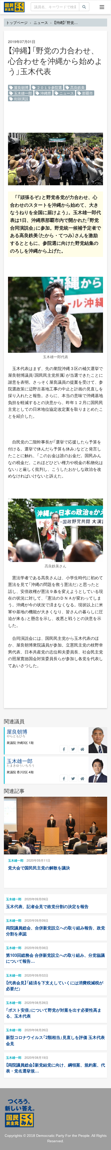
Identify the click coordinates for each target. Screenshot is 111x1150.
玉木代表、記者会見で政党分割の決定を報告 (47, 906)
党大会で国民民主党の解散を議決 (39, 868)
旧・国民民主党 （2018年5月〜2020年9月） (14, 7)
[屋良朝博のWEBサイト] (82, 748)
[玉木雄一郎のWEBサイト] (82, 778)
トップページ (17, 22)
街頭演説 (20, 98)
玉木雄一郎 (22, 93)
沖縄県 (45, 93)
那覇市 (87, 93)
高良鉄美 (77, 87)
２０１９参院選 (49, 87)
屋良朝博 (20, 87)
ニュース (41, 22)
